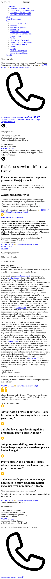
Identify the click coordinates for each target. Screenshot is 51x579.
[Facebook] (2, 215)
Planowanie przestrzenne (19, 32)
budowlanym (13, 341)
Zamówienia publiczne (19, 53)
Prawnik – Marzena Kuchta (20, 13)
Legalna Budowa (13, 278)
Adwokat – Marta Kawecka (20, 8)
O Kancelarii (18, 217)
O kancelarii (10, 6)
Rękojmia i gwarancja (18, 44)
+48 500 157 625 (7, 148)
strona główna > (7, 217)
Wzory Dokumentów (14, 19)
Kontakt (9, 55)
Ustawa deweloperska (18, 51)
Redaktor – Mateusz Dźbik (20, 15)
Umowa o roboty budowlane (21, 42)
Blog (7, 21)
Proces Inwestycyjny (18, 23)
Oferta (8, 17)
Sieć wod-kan (15, 36)
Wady (12, 38)
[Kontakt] (4, 128)
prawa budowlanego (22, 276)
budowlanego (21, 308)
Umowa (13, 47)
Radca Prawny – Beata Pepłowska (23, 11)
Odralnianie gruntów (18, 27)
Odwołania (14, 30)
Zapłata (13, 49)
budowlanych (33, 358)
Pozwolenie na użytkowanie (21, 34)
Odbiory (13, 25)
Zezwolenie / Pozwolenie (19, 40)
